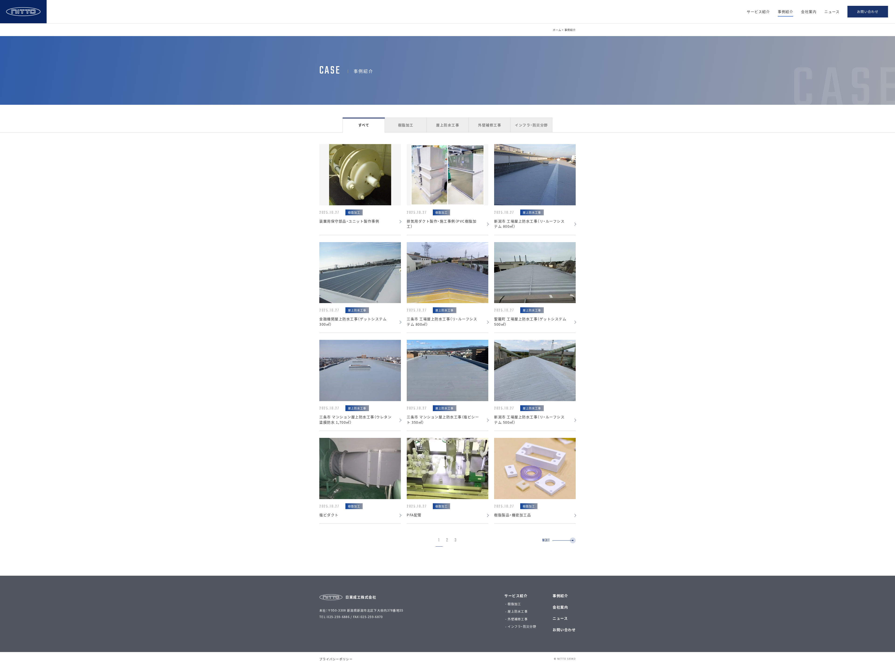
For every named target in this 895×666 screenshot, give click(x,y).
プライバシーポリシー (336, 659)
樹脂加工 (405, 124)
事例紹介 (785, 11)
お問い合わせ (867, 11)
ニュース (832, 11)
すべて (363, 124)
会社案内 (808, 11)
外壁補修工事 (489, 124)
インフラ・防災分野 (531, 124)
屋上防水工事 (447, 124)
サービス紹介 (758, 11)
